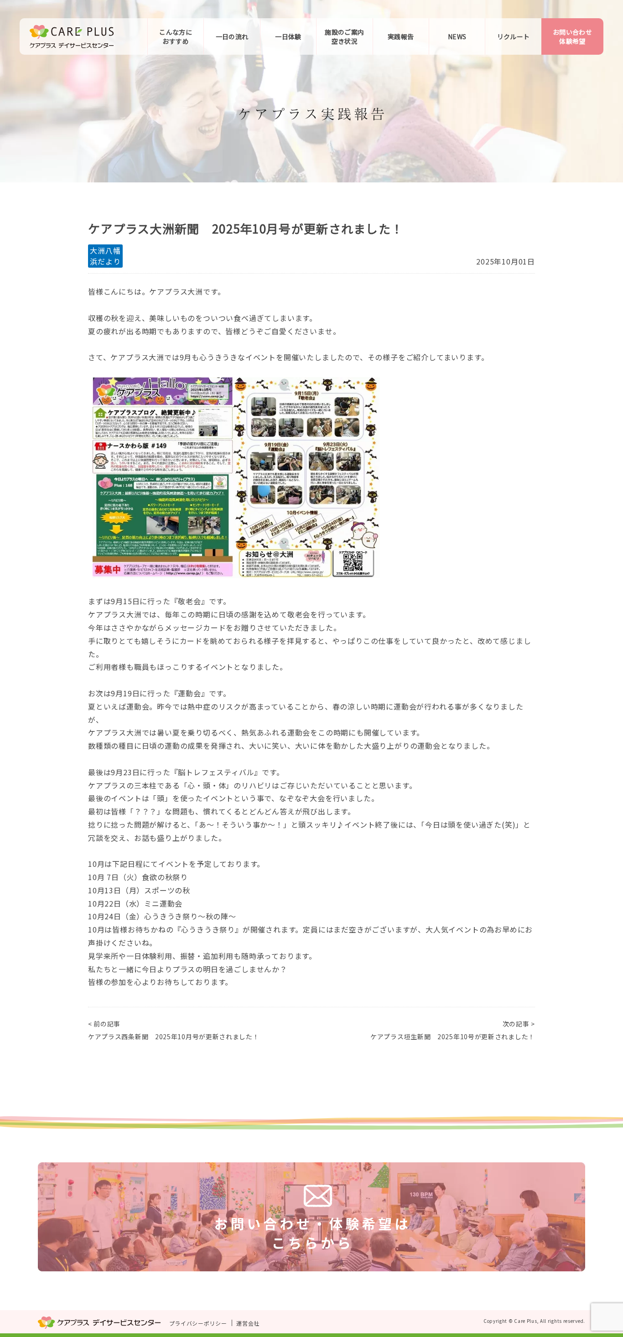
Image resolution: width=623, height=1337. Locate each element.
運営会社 (248, 1323)
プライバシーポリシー (198, 1323)
